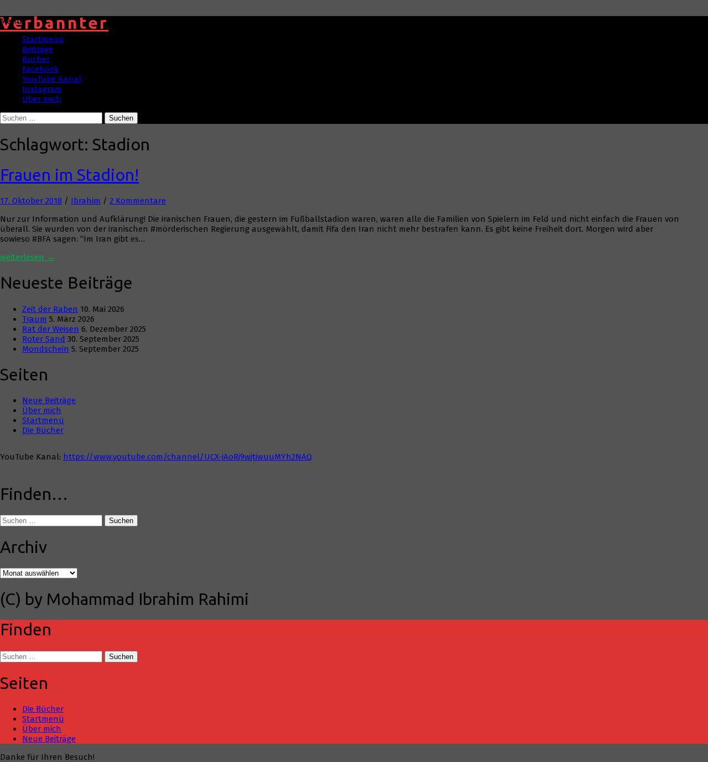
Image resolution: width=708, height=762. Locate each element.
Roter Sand (43, 339)
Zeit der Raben (50, 309)
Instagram (42, 89)
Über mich (41, 99)
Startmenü (43, 39)
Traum (34, 319)
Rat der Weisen (50, 329)
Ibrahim (86, 201)
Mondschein (45, 349)
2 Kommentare (138, 201)
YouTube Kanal (51, 79)
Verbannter (54, 22)
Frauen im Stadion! (69, 174)
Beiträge (37, 49)
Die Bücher (43, 430)
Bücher (36, 59)
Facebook (40, 69)
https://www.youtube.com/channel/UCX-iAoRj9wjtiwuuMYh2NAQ (187, 457)
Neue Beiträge (49, 400)
